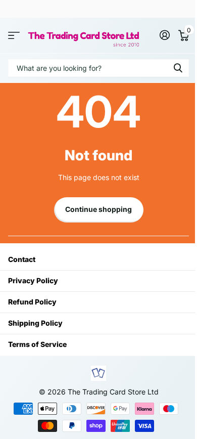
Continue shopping (98, 209)
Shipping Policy (35, 323)
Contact (21, 259)
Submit (178, 68)
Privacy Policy (33, 280)
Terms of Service (37, 344)
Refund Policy (32, 301)
